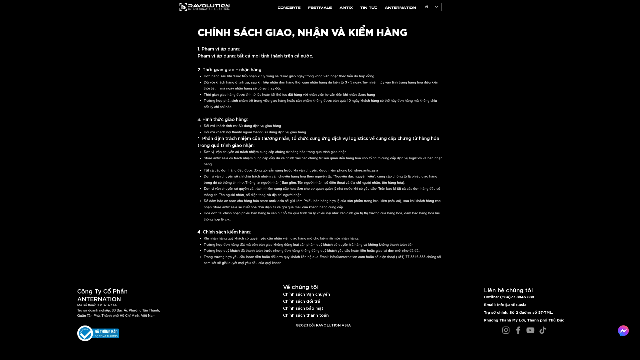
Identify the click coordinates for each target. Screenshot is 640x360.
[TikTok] (543, 330)
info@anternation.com (347, 257)
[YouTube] (530, 330)
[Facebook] (518, 330)
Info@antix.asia (511, 305)
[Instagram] (506, 330)
